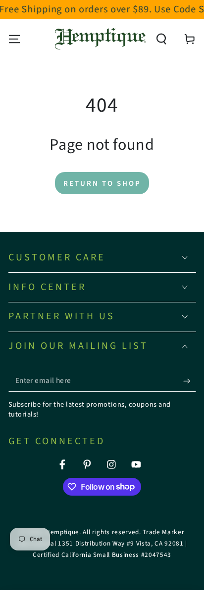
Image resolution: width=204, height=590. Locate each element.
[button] (162, 39)
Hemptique (62, 532)
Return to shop (102, 183)
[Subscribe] (189, 381)
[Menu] (14, 39)
